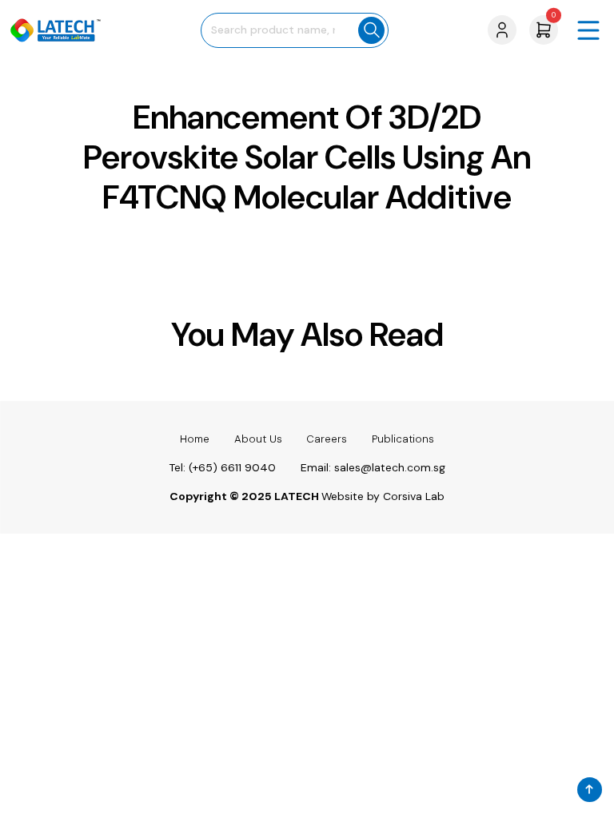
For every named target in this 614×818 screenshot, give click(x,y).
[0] (543, 29)
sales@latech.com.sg (389, 467)
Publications (403, 439)
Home (194, 439)
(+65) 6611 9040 (232, 467)
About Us (258, 439)
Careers (326, 439)
